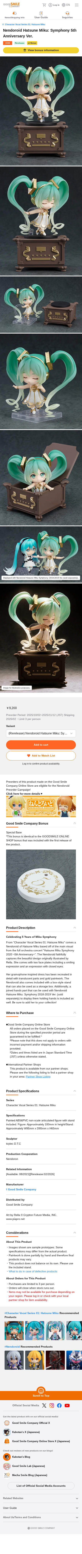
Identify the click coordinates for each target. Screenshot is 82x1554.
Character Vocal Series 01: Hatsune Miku (25, 24)
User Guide (10, 1507)
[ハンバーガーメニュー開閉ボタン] (76, 5)
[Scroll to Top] (41, 1391)
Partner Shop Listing (38, 1076)
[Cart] (44, 5)
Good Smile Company (22, 1189)
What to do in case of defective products (33, 1271)
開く (7, 733)
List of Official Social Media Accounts (41, 1485)
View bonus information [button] (43, 50)
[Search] (38, 5)
